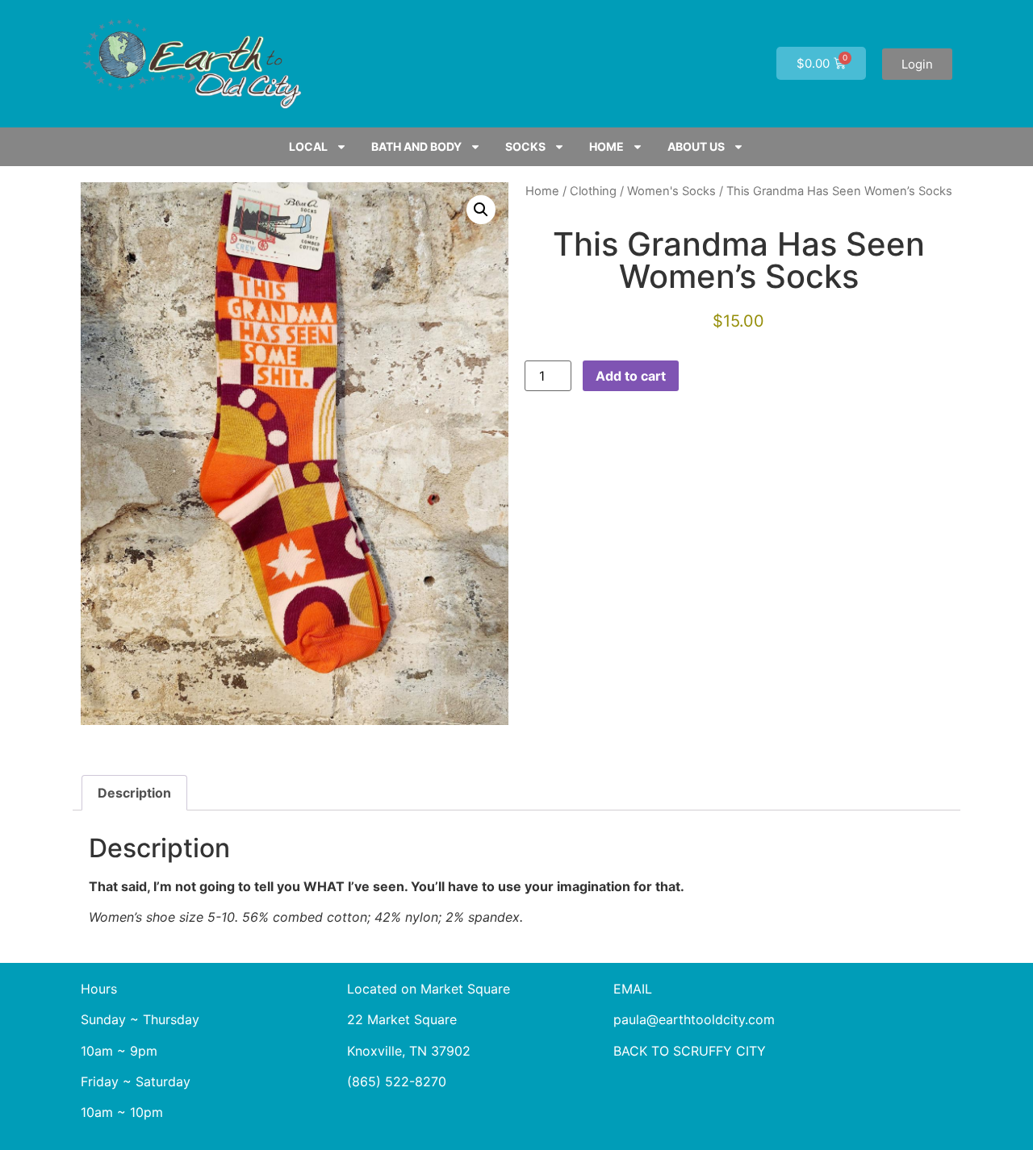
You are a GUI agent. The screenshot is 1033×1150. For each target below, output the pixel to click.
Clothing (593, 191)
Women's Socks (671, 191)
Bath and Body (416, 146)
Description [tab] (134, 793)
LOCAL (308, 146)
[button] (481, 209)
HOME (606, 146)
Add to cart (631, 376)
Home (542, 191)
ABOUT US (696, 146)
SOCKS (525, 146)
